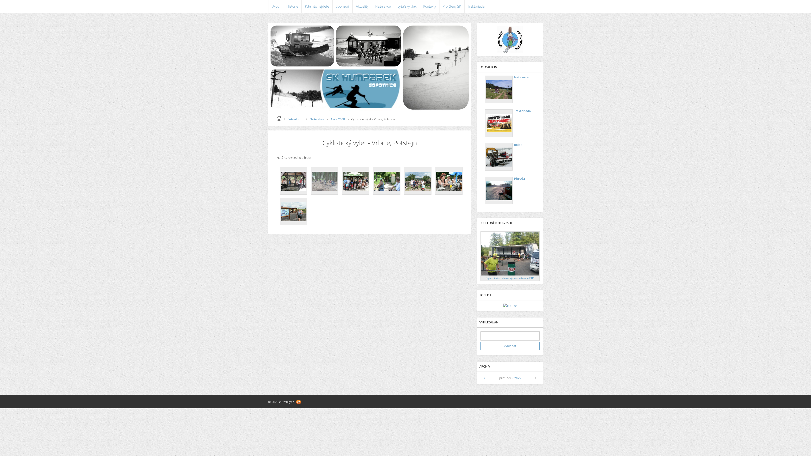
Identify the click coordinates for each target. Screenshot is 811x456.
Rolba (518, 145)
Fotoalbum (295, 119)
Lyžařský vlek (406, 6)
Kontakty (429, 6)
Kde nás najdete (317, 6)
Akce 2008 (338, 119)
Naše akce (383, 6)
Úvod (276, 6)
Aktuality (362, 6)
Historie (292, 6)
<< (485, 378)
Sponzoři (342, 6)
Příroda (519, 178)
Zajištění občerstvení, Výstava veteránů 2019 (510, 278)
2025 (517, 378)
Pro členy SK (452, 6)
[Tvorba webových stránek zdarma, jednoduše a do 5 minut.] (298, 402)
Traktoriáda (476, 6)
